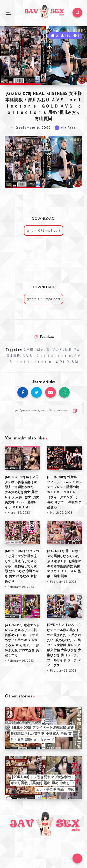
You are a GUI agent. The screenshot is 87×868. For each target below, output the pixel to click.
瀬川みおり (54, 349)
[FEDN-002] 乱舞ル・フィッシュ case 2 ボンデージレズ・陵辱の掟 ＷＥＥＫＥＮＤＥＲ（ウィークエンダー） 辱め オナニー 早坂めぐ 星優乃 (64, 492)
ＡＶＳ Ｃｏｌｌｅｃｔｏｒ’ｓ (47, 355)
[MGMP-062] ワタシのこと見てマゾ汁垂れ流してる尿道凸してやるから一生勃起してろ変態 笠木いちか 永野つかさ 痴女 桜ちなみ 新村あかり (22, 566)
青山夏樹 (13, 355)
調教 (68, 349)
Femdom (47, 337)
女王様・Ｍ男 (33, 349)
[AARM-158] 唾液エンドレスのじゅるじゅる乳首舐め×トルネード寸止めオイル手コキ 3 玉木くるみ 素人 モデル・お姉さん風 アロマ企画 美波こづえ (22, 640)
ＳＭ (74, 361)
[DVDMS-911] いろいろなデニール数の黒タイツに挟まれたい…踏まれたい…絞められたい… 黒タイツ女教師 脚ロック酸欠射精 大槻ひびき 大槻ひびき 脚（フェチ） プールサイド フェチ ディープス (64, 645)
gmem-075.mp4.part (43, 230)
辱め (76, 349)
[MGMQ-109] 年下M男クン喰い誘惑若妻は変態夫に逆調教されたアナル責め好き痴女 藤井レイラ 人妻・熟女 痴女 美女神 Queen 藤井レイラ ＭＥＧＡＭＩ (22, 492)
